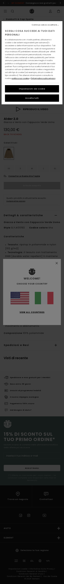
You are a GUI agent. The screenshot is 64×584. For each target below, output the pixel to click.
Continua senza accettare (44, 25)
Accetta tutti (32, 98)
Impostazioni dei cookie (32, 88)
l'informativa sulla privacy (43, 78)
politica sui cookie (20, 78)
